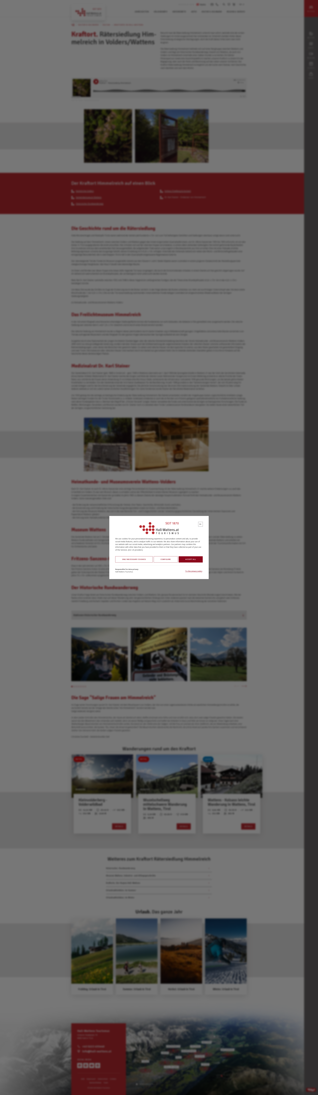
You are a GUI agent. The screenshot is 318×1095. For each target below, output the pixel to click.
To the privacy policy (193, 571)
